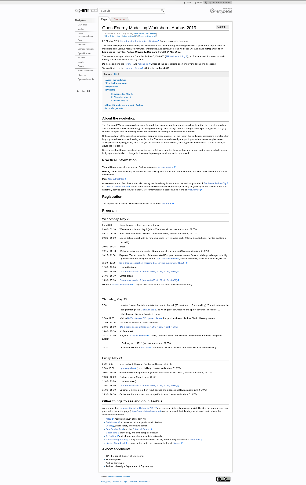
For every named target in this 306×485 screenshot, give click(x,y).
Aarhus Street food (121, 284)
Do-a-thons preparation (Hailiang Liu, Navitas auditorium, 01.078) (152, 263)
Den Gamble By (114, 429)
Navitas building (165, 167)
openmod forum (133, 68)
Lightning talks (127, 368)
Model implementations (85, 34)
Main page (82, 25)
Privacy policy (105, 482)
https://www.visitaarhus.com (145, 411)
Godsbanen (111, 422)
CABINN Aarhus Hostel (116, 186)
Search (78, 91)
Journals (81, 57)
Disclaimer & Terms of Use (139, 482)
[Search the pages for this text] (162, 10)
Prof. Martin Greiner (167, 258)
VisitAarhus (194, 190)
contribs (153, 34)
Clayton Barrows (138, 335)
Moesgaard (111, 433)
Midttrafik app (147, 310)
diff (106, 36)
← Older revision (114, 36)
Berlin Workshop (85, 70)
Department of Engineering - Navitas (138, 41)
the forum (166, 203)
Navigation (80, 20)
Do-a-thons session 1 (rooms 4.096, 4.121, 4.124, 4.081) (148, 271)
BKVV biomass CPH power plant (143, 318)
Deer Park (195, 439)
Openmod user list (86, 79)
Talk (147, 34)
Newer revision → (146, 36)
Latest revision (128, 36)
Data (80, 40)
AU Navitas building (175, 56)
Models (81, 29)
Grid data (82, 44)
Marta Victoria (139, 34)
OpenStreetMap (116, 179)
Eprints (81, 62)
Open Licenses (84, 53)
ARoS (108, 419)
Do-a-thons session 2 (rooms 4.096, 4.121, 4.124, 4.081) (148, 280)
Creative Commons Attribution (118, 477)
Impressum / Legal (120, 482)
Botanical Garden (141, 429)
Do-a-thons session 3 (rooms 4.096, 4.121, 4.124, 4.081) (149, 327)
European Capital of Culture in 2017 (136, 408)
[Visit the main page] (87, 11)
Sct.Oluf (145, 347)
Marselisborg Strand (116, 439)
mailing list (143, 64)
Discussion (119, 19)
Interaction (83, 91)
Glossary (82, 75)
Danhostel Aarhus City (215, 183)
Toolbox (88, 91)
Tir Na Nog (111, 436)
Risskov (176, 443)
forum (128, 64)
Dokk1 (109, 426)
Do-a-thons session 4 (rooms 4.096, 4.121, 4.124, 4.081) (148, 385)
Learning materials (86, 49)
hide (116, 74)
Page (104, 19)
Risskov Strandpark (115, 443)
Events (81, 66)
